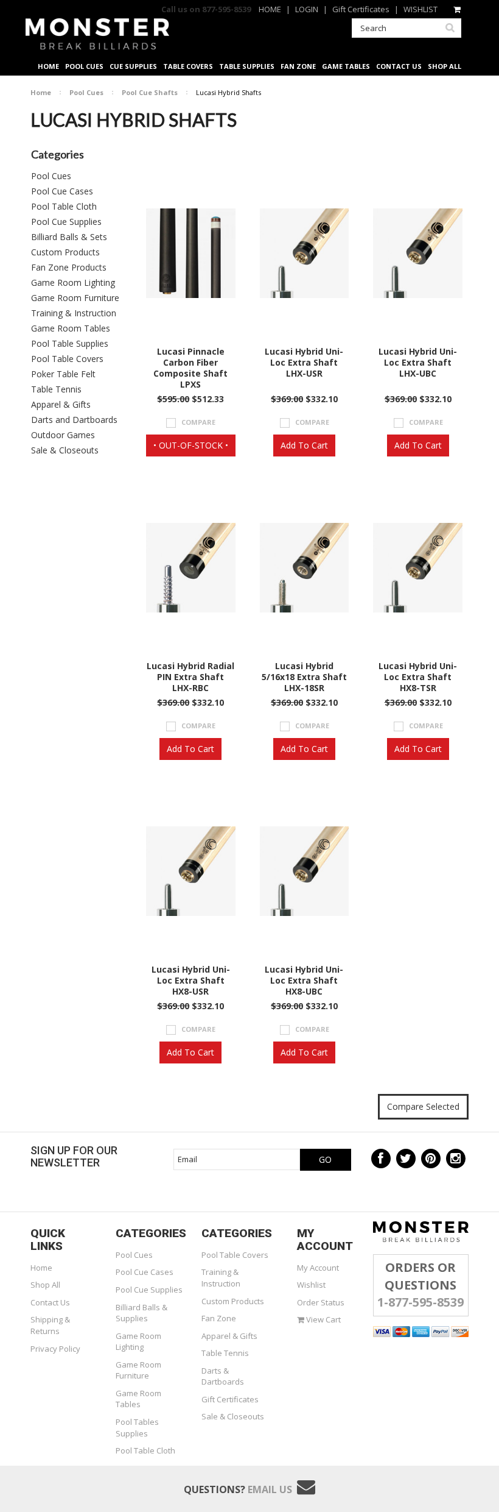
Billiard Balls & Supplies (141, 1313)
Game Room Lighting (73, 282)
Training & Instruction (73, 313)
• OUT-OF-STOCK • (190, 445)
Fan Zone (218, 1318)
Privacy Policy (55, 1348)
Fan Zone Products (68, 267)
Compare (198, 422)
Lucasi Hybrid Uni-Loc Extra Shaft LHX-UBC (418, 362)
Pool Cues (86, 92)
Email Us (270, 1489)
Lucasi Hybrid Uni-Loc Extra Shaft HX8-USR (191, 980)
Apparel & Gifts (61, 404)
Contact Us (50, 1302)
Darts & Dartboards (222, 1376)
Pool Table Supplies (69, 343)
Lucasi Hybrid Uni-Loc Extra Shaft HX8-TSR (418, 677)
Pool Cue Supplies (66, 221)
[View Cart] (457, 9)
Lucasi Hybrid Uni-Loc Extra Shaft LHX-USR (304, 362)
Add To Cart (304, 445)
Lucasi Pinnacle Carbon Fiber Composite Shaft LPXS (190, 368)
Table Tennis (56, 389)
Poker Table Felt (63, 374)
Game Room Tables (70, 328)
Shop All (45, 1284)
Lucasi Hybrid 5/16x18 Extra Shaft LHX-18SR (304, 677)
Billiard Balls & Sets (69, 237)
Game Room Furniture (75, 297)
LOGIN (306, 9)
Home (40, 92)
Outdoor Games (63, 435)
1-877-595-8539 (420, 1302)
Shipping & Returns (50, 1325)
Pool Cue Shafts (150, 92)
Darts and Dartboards (74, 419)
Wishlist (311, 1284)
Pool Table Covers (67, 358)
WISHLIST (420, 9)
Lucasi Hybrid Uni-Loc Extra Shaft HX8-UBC (304, 980)
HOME (270, 9)
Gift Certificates (360, 9)
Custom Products (65, 252)
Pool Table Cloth (64, 206)
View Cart (322, 1319)
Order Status (320, 1302)
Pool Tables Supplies (137, 1427)
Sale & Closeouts (65, 450)
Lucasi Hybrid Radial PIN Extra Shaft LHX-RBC (190, 677)
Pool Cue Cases (62, 191)
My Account (318, 1267)
